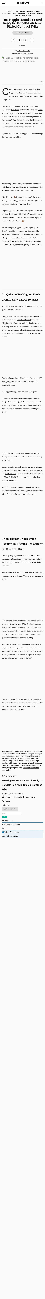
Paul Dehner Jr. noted (21, 120)
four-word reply (33, 217)
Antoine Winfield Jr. (32, 123)
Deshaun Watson (34, 234)
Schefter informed (24, 320)
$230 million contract (23, 238)
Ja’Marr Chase (10, 474)
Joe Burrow (37, 470)
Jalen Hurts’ (29, 200)
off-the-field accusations (32, 241)
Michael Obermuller (23, 51)
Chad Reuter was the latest (33, 572)
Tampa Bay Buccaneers (11, 123)
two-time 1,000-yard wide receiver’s (15, 214)
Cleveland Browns (9, 241)
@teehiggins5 (16, 200)
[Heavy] (23, 3)
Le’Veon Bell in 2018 (10, 477)
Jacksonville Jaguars (31, 106)
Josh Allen (15, 110)
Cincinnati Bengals (15, 89)
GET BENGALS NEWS (22, 33)
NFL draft (8, 460)
